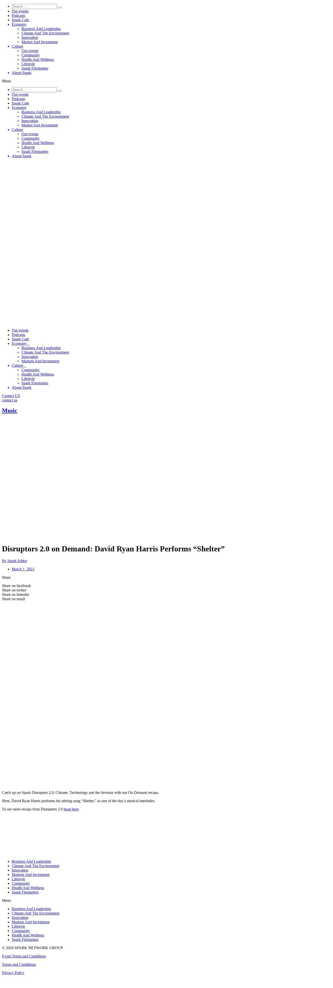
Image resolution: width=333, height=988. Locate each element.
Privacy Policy (13, 973)
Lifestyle (28, 64)
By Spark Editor (14, 561)
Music (9, 410)
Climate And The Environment (45, 33)
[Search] (60, 7)
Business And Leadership (41, 29)
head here (71, 809)
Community (30, 55)
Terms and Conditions (19, 964)
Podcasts (18, 15)
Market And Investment (39, 42)
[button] (166, 81)
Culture (17, 46)
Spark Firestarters (34, 68)
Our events (20, 11)
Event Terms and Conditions (24, 956)
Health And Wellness (37, 59)
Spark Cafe (20, 20)
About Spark (21, 73)
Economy (19, 24)
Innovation (29, 37)
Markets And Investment (40, 361)
